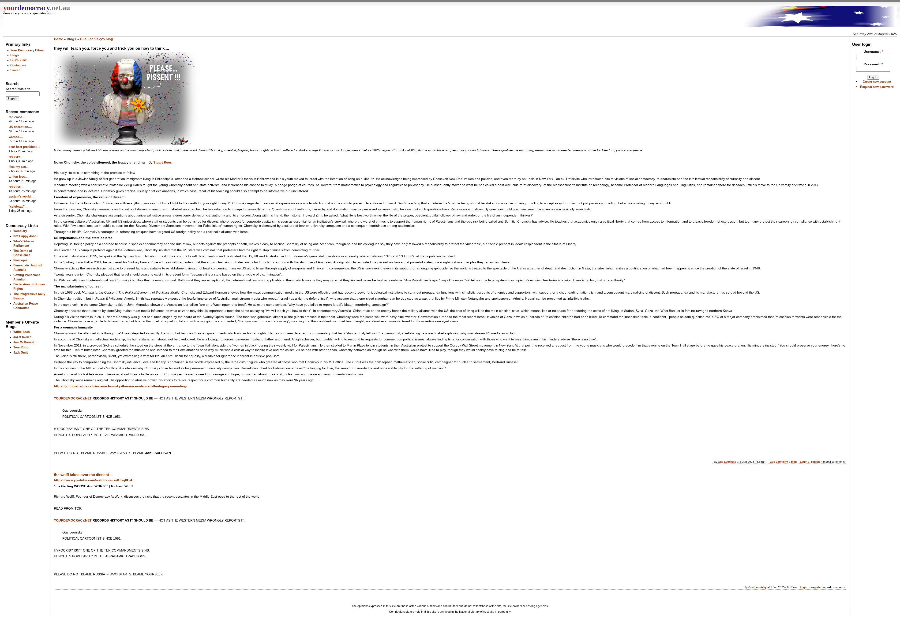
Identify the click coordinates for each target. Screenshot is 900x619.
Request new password (877, 87)
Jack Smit (20, 352)
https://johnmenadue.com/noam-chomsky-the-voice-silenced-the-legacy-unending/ (120, 386)
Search (15, 70)
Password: (873, 64)
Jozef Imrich (22, 337)
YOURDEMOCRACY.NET (73, 398)
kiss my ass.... (19, 166)
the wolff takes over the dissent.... (83, 475)
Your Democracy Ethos (27, 50)
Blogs (14, 55)
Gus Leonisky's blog (96, 39)
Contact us (18, 65)
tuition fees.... (19, 176)
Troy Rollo (20, 347)
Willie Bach (21, 332)
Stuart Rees (162, 162)
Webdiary (20, 231)
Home (58, 39)
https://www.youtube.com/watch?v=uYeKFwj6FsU (93, 480)
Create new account (877, 81)
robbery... (15, 156)
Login (803, 461)
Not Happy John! (25, 236)
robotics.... (16, 186)
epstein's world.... (21, 196)
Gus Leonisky (727, 461)
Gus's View (18, 60)
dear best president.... (24, 147)
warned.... (16, 137)
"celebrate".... (18, 206)
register (816, 461)
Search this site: (19, 89)
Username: (873, 51)
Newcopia (20, 260)
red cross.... (17, 117)
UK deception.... (20, 127)
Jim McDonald (23, 342)
